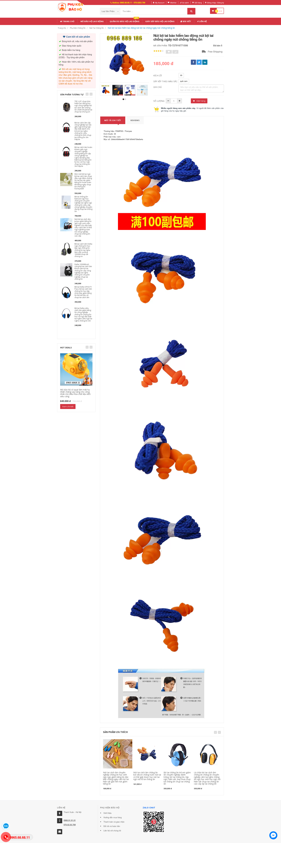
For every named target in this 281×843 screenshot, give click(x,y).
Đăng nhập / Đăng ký (215, 2)
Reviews (135, 120)
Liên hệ (203, 21)
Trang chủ (68, 21)
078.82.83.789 (70, 824)
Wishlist (173, 2)
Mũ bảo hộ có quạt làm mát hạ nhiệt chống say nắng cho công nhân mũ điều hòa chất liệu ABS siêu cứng (75, 393)
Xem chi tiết (67, 406)
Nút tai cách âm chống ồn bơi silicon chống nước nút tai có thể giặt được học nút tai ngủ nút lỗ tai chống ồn (147, 776)
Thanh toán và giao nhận (113, 821)
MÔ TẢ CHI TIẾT (112, 120)
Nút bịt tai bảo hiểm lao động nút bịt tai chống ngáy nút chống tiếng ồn (141, 27)
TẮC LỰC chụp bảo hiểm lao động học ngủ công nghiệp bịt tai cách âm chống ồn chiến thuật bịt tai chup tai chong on (83, 106)
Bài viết (186, 21)
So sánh (185, 2)
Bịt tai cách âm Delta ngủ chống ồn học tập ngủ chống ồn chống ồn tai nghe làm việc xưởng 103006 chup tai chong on (83, 250)
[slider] (158, 51)
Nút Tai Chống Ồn (96, 28)
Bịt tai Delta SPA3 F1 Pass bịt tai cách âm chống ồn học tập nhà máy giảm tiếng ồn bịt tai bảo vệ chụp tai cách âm (83, 291)
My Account (159, 2)
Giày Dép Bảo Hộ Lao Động (159, 21)
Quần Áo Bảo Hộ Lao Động (124, 21)
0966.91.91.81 (70, 820)
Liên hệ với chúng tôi (112, 830)
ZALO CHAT (149, 807)
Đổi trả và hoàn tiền (111, 826)
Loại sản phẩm (108, 11)
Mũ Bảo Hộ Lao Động (92, 21)
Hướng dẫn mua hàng (112, 817)
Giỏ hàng (198, 2)
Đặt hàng (200, 101)
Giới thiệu (107, 813)
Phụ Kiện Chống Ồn (77, 28)
